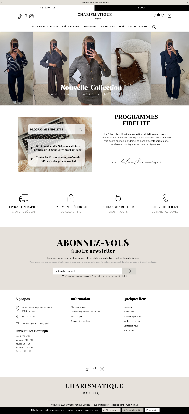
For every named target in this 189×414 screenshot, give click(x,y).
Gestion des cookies (80, 321)
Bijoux (141, 8)
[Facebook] (26, 16)
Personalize (152, 410)
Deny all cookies (133, 410)
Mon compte (76, 316)
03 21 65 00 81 (28, 316)
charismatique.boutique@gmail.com (37, 323)
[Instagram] (31, 16)
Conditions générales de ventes (85, 312)
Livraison (128, 307)
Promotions (129, 312)
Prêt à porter (47, 8)
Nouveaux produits (132, 316)
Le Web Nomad (130, 405)
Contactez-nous (131, 326)
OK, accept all (112, 410)
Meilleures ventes (132, 321)
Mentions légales (78, 307)
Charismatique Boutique (80, 405)
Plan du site (129, 331)
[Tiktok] (20, 16)
